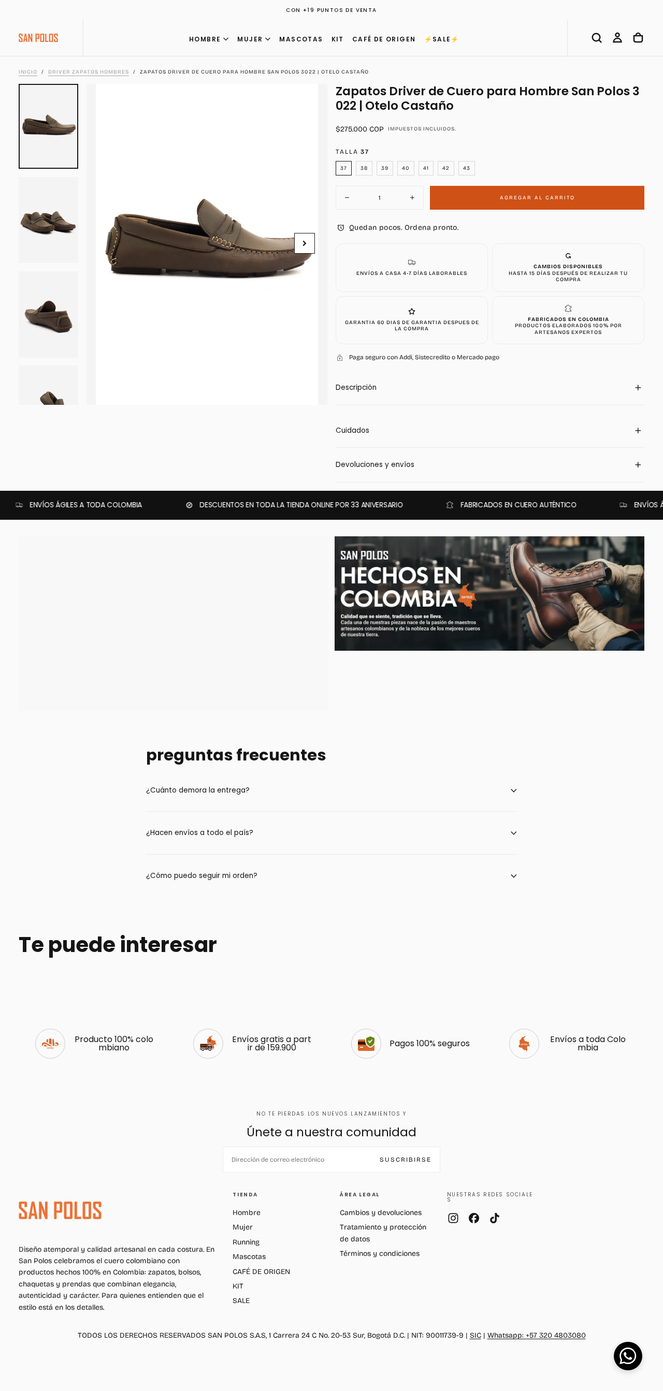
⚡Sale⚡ (441, 39)
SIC (475, 1335)
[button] (596, 38)
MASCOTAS (301, 39)
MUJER (250, 39)
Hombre (247, 1212)
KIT (338, 39)
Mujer (243, 1227)
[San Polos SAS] (60, 1210)
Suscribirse (405, 1159)
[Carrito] (638, 38)
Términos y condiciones (380, 1253)
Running (246, 1242)
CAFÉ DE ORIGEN (384, 39)
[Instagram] (453, 1218)
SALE (241, 1300)
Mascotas (249, 1256)
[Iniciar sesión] (617, 38)
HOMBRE (205, 39)
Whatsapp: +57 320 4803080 (536, 1335)
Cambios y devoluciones (381, 1212)
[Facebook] (474, 1218)
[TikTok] (494, 1218)
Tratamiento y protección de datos (383, 1233)
